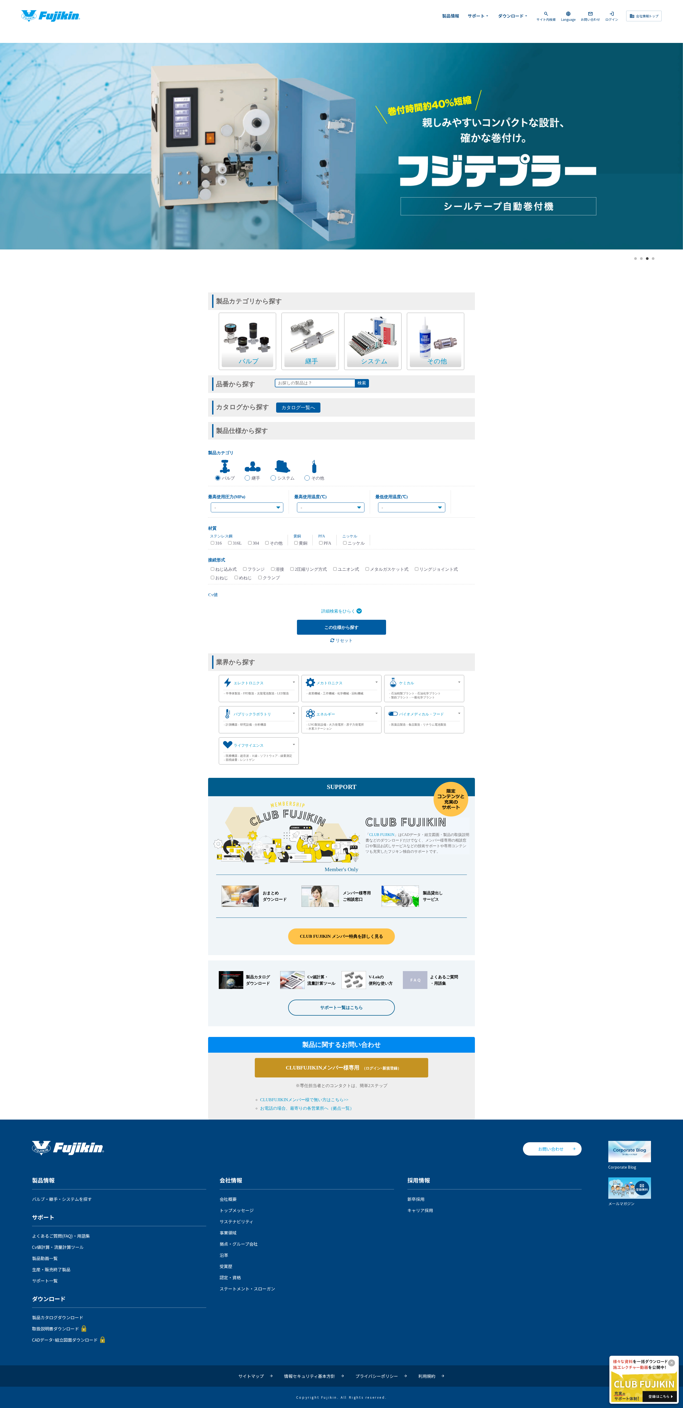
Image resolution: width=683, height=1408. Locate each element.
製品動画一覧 (45, 1258)
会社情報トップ (643, 16)
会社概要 (228, 1199)
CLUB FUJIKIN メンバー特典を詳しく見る (341, 936)
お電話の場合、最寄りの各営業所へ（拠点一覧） (307, 1108)
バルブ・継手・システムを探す (62, 1199)
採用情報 (418, 1180)
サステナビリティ (236, 1221)
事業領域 (228, 1232)
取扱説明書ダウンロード (55, 1328)
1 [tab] (635, 258)
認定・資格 (230, 1277)
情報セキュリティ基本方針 (309, 1376)
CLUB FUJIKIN (381, 835)
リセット (344, 640)
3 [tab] (647, 258)
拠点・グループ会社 (239, 1244)
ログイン (611, 16)
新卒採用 (415, 1199)
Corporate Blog (622, 1166)
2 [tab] (641, 258)
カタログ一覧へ (298, 407)
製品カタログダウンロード (57, 1317)
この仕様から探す (341, 627)
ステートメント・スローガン (247, 1288)
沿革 (224, 1255)
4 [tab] (653, 258)
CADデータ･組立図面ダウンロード (65, 1340)
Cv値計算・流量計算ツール (58, 1247)
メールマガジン (621, 1203)
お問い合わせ (590, 16)
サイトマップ (251, 1376)
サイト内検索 (546, 16)
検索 (362, 383)
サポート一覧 (45, 1280)
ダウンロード (513, 16)
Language (568, 16)
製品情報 (450, 16)
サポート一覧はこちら (341, 1007)
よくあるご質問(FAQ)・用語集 (61, 1236)
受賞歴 (226, 1266)
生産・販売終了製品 (51, 1269)
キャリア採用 (420, 1210)
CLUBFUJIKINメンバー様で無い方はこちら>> (304, 1099)
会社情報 (231, 1180)
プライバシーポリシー (376, 1376)
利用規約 (426, 1376)
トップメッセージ (237, 1210)
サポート (479, 16)
